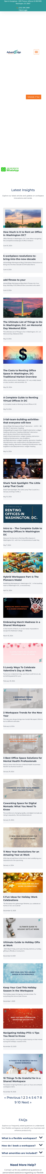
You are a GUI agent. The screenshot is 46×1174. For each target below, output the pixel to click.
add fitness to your (14, 280)
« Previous (12, 1097)
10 (19, 1102)
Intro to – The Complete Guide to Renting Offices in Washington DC (22, 531)
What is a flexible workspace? (19, 1138)
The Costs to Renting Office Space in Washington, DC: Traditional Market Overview (20, 373)
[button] (36, 52)
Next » (26, 1102)
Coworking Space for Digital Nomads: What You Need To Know (20, 806)
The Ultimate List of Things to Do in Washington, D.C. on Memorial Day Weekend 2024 (22, 325)
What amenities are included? (19, 1153)
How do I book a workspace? (19, 1145)
